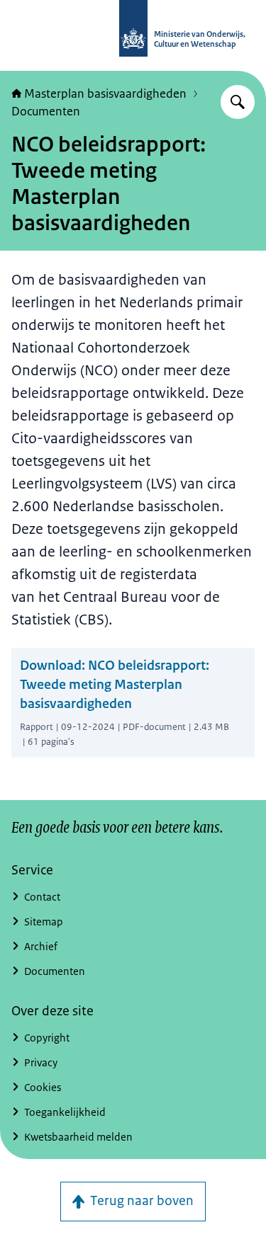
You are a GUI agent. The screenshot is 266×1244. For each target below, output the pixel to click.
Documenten (45, 111)
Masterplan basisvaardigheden (105, 93)
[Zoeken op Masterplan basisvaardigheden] (238, 102)
